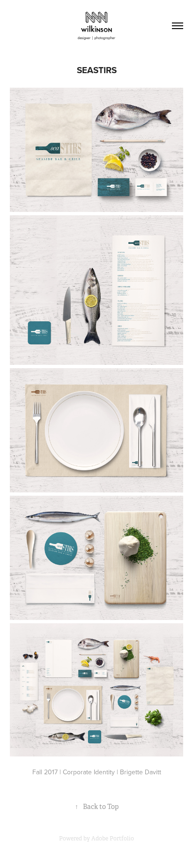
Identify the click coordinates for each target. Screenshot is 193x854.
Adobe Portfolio (112, 838)
